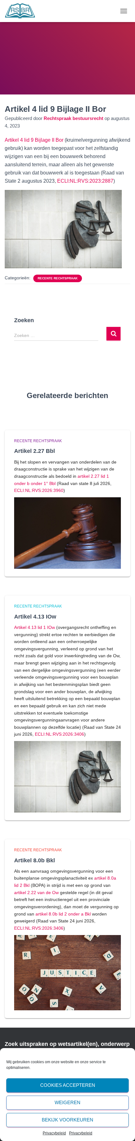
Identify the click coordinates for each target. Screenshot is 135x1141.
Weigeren (67, 1102)
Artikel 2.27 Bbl (34, 451)
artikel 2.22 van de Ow (36, 892)
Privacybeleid (54, 1133)
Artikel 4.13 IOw (35, 616)
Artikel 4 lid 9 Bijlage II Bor (35, 140)
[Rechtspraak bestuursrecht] (22, 11)
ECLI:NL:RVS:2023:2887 (85, 181)
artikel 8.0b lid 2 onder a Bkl (63, 913)
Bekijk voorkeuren (67, 1119)
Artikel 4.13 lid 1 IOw (34, 627)
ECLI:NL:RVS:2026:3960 (38, 490)
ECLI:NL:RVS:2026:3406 (59, 734)
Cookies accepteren (67, 1085)
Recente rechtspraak (58, 278)
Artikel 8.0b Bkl (34, 860)
